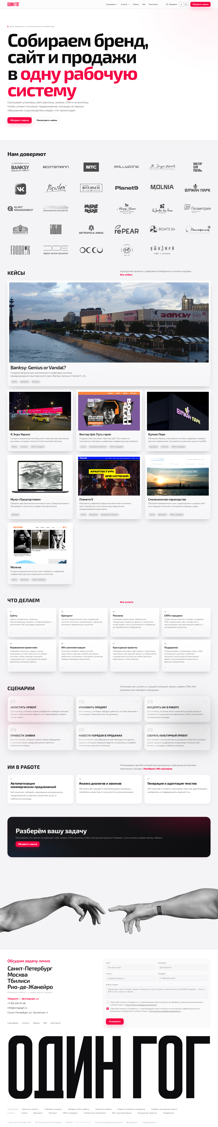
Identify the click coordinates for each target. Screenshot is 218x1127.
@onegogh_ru (132, 1122)
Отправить (115, 1021)
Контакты (153, 4)
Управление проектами (95, 1113)
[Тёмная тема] (186, 4)
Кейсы (136, 4)
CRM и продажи (37, 447)
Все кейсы (126, 274)
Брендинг (25, 382)
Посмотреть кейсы (47, 120)
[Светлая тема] (182, 4)
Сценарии (110, 4)
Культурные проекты (98, 447)
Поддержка (168, 1113)
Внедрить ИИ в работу (78, 1109)
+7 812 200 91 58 (16, 1003)
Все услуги (126, 602)
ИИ (143, 4)
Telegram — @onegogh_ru (23, 998)
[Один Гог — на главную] (13, 4)
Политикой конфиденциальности (141, 1005)
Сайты (14, 382)
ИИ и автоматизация (121, 1113)
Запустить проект (30, 1109)
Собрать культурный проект (164, 1109)
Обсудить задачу (19, 120)
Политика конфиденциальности (108, 1122)
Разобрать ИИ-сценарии (157, 768)
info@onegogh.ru (17, 1007)
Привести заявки (103, 1109)
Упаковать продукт (53, 1109)
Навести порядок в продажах (131, 1109)
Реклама (35, 382)
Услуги (124, 4)
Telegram (173, 4)
